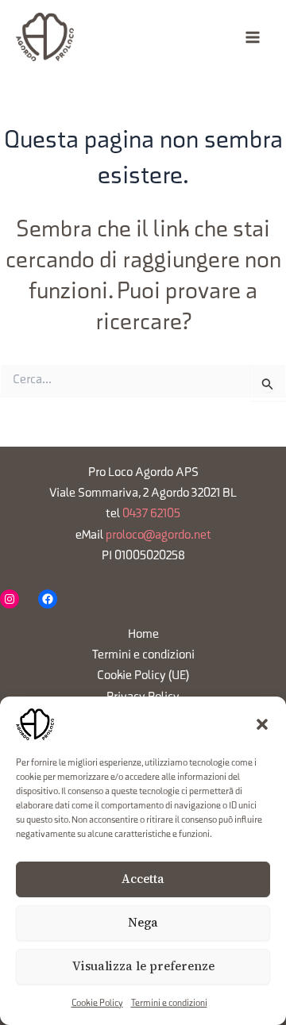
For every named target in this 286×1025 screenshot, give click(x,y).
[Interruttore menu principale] (252, 37)
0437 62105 (151, 514)
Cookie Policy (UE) (143, 676)
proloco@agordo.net (158, 535)
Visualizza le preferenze (143, 966)
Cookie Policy (97, 1003)
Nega (143, 922)
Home (143, 634)
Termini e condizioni (169, 1003)
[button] (262, 724)
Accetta (143, 878)
